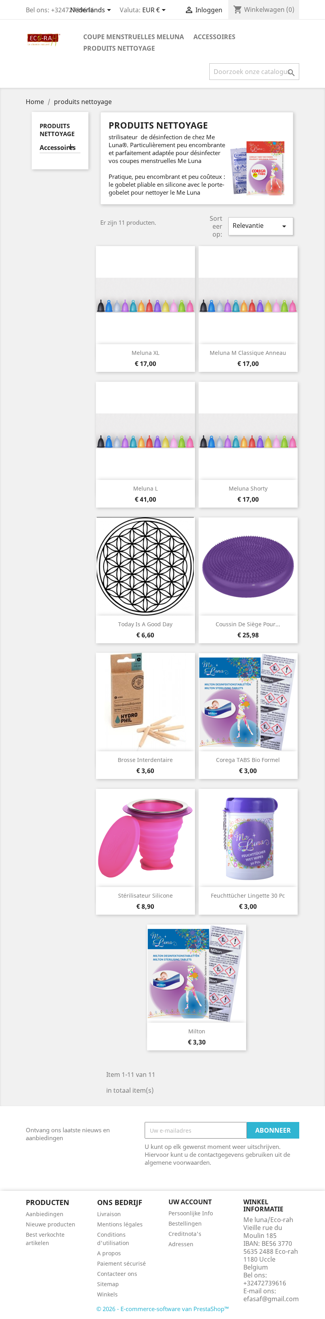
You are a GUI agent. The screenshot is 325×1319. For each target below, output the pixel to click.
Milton (196, 1031)
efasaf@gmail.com (271, 1298)
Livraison (109, 1214)
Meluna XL (145, 352)
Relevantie (261, 226)
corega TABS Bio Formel (248, 760)
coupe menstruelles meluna (133, 36)
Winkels (107, 1294)
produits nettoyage (119, 48)
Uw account (190, 1202)
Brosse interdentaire (145, 760)
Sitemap (108, 1284)
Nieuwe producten (50, 1224)
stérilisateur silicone (145, 895)
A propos (109, 1253)
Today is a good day (145, 624)
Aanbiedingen (44, 1214)
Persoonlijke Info (190, 1213)
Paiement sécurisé (121, 1263)
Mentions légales (120, 1224)
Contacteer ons (117, 1273)
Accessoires (214, 36)
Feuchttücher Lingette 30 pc (248, 895)
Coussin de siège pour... (248, 624)
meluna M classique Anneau (248, 352)
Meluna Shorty (248, 488)
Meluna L (145, 488)
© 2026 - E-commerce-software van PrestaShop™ (162, 1309)
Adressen (180, 1244)
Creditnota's (184, 1234)
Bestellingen (185, 1223)
